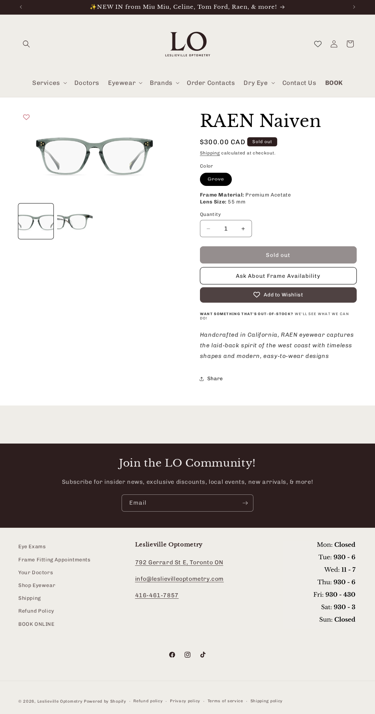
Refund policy (148, 701)
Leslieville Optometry (60, 701)
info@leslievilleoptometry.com (179, 578)
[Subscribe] (245, 503)
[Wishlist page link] (318, 44)
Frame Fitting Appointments (54, 560)
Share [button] (215, 378)
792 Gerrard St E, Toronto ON (179, 562)
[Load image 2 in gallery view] (74, 221)
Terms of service (225, 701)
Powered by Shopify (105, 701)
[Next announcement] (354, 7)
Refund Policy (36, 611)
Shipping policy (266, 701)
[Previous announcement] (21, 7)
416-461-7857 (157, 595)
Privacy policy (185, 701)
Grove (220, 181)
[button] (26, 44)
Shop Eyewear (36, 585)
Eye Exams (32, 546)
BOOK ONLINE (36, 624)
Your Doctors (35, 572)
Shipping (210, 153)
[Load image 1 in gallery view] (35, 221)
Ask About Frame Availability (278, 276)
